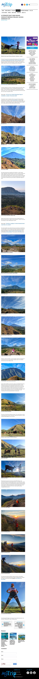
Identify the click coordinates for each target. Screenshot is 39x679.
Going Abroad (8, 10)
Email (2, 655)
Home (3, 10)
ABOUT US (23, 12)
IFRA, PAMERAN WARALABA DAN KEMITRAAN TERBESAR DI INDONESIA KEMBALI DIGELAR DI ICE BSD (32, 61)
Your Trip (18, 10)
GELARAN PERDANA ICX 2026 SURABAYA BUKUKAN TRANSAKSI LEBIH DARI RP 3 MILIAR (32, 85)
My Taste (13, 10)
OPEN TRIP (19, 12)
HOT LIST (31, 10)
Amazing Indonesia (24, 10)
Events (9, 12)
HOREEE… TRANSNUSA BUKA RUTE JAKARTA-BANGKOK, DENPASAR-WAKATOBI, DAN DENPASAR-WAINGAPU (32, 77)
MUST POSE (14, 12)
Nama (2, 651)
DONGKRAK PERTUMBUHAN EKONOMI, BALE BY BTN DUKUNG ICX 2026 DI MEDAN (32, 68)
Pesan (2, 659)
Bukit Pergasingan (4, 84)
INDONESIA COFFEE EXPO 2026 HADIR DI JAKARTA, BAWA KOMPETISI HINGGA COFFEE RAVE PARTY (32, 53)
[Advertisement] (19, 28)
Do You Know (4, 12)
